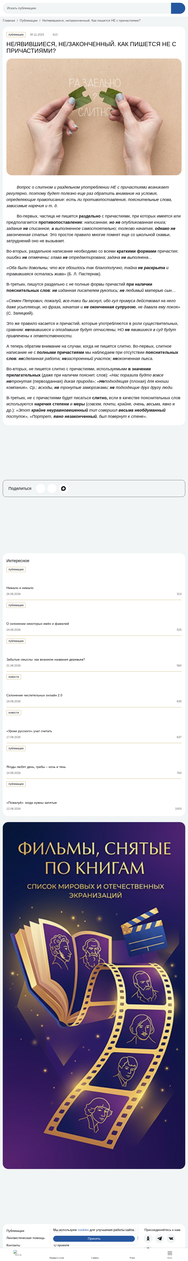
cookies (83, 1230)
